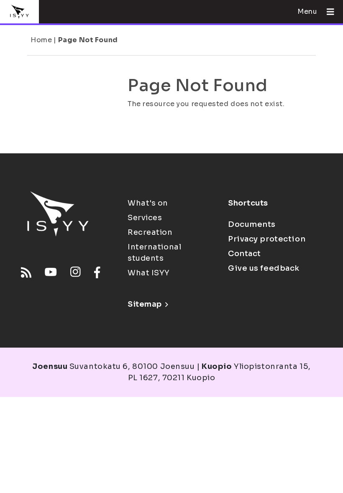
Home (41, 40)
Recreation (150, 232)
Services (145, 217)
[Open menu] (327, 11)
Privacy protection (266, 239)
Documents (252, 224)
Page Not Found (88, 40)
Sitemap (145, 304)
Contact (244, 253)
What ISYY (149, 272)
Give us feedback (263, 268)
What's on (148, 203)
